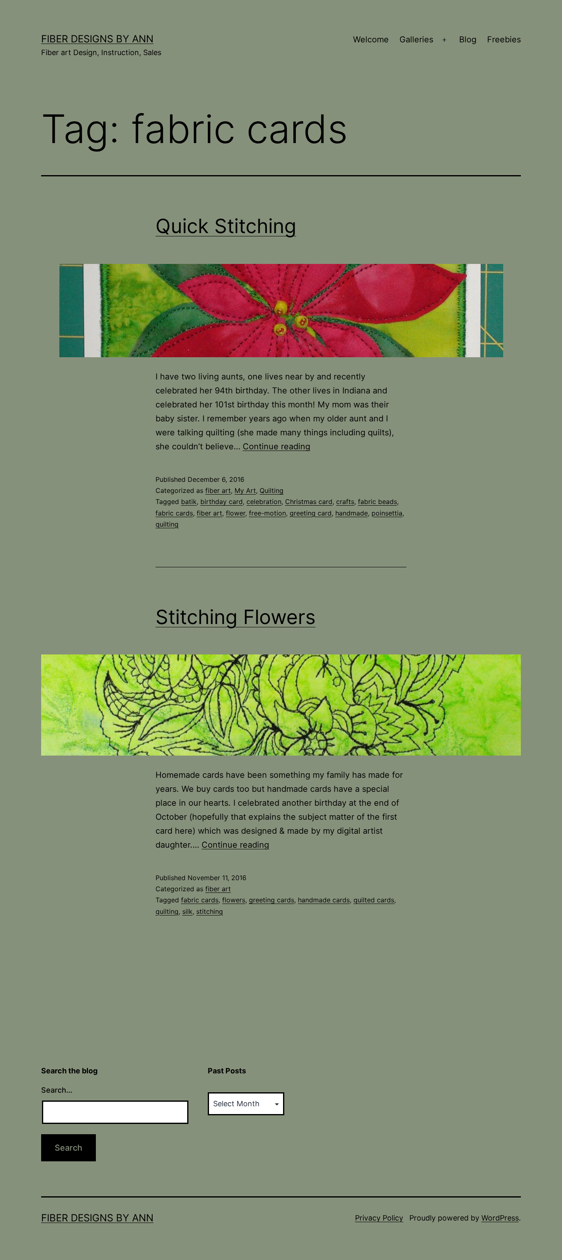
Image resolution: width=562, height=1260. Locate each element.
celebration (263, 501)
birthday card (221, 501)
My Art (245, 490)
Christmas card (308, 501)
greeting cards (271, 900)
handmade (351, 513)
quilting (167, 524)
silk (187, 911)
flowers (233, 900)
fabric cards (174, 513)
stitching (209, 911)
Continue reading (276, 446)
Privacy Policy (379, 1218)
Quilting (271, 490)
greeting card (311, 513)
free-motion (267, 513)
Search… (56, 1090)
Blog (467, 39)
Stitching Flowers (236, 617)
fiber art (218, 490)
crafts (345, 501)
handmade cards (324, 900)
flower (235, 513)
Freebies (504, 39)
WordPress (500, 1218)
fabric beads (377, 501)
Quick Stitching (226, 226)
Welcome (371, 39)
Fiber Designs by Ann (97, 39)
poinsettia (387, 513)
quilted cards (373, 900)
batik (189, 501)
